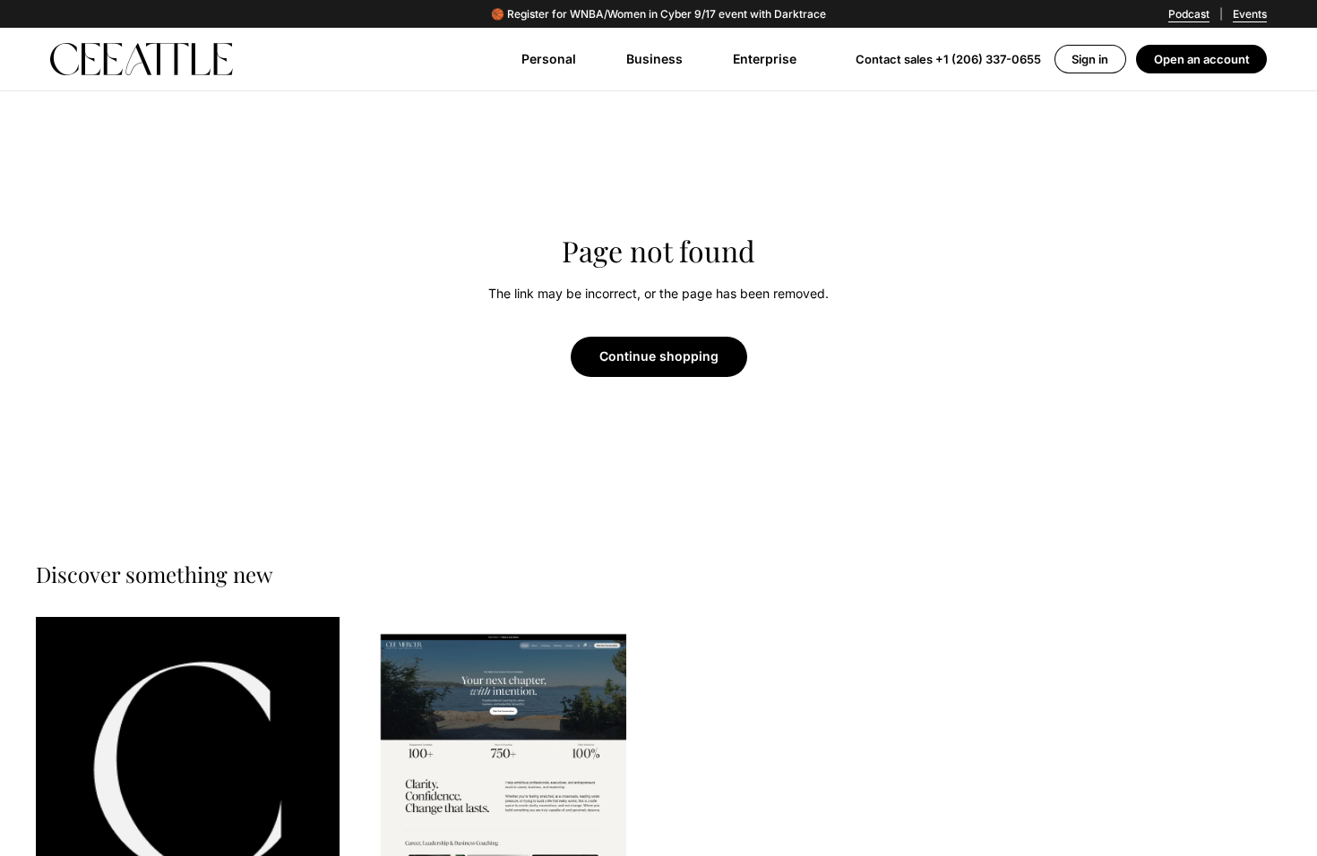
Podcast (1188, 14)
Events (1250, 14)
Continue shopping (659, 356)
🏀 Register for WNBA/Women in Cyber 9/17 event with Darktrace (658, 14)
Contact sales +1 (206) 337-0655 (948, 59)
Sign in (1090, 59)
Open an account (1202, 59)
